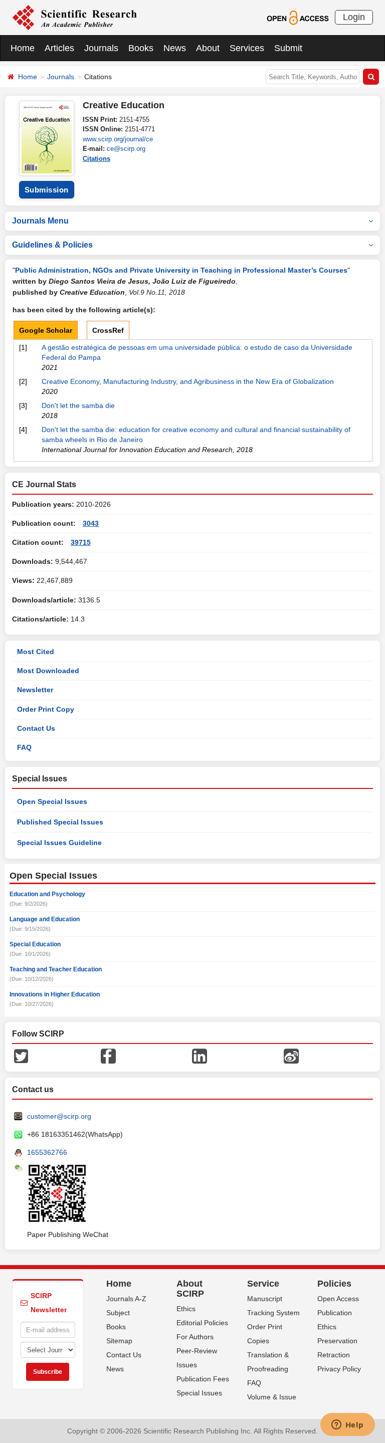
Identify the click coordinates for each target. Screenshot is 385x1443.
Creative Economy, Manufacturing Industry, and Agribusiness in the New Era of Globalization (188, 381)
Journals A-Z (126, 1299)
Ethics (186, 1309)
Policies (334, 1284)
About (208, 48)
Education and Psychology (47, 894)
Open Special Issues (52, 801)
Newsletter (35, 690)
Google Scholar (45, 330)
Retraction (333, 1355)
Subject (118, 1313)
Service (263, 1284)
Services (247, 48)
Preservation (337, 1341)
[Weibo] (291, 1056)
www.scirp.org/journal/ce (118, 139)
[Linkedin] (199, 1056)
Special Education (35, 944)
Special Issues (199, 1393)
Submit (288, 48)
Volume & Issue (271, 1397)
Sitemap (119, 1341)
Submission (47, 189)
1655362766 (47, 1152)
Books (140, 48)
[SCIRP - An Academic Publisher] (74, 17)
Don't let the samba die (78, 405)
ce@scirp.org (126, 148)
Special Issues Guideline (59, 843)
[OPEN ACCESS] (297, 17)
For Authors (195, 1337)
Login (354, 17)
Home (23, 48)
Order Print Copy (45, 709)
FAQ (24, 747)
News (174, 48)
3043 (91, 523)
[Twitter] (21, 1056)
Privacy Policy (339, 1369)
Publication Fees (202, 1379)
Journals (101, 48)
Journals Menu (40, 221)
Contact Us (36, 728)
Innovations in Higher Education (55, 994)
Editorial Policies (202, 1323)
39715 (81, 542)
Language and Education (45, 919)
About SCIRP (190, 1289)
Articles (59, 48)
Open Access (338, 1299)
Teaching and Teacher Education (56, 969)
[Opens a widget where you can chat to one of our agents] (347, 1425)
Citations (96, 158)
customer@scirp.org (59, 1116)
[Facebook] (108, 1056)
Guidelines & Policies (52, 245)
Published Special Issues (60, 822)
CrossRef (108, 330)
